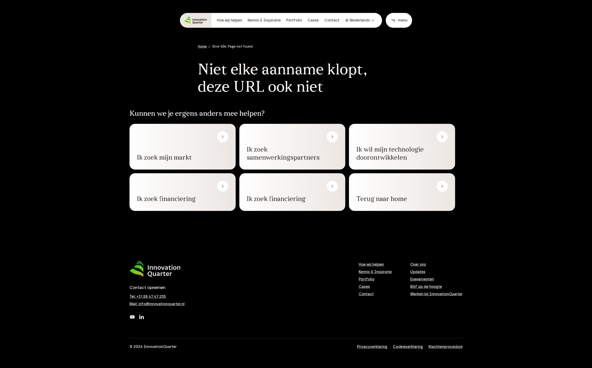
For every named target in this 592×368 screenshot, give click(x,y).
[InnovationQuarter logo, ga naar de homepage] (155, 269)
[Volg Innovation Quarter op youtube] (132, 317)
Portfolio (294, 20)
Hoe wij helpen (229, 20)
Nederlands (360, 20)
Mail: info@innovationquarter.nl (157, 304)
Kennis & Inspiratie (264, 20)
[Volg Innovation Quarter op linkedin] (141, 317)
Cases (313, 20)
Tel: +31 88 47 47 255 (148, 296)
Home (202, 46)
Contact (331, 20)
